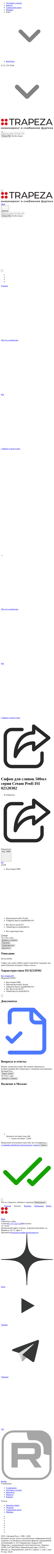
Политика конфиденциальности (24, 1232)
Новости (9, 1495)
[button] (27, 823)
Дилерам (10, 1507)
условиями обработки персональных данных (20, 1145)
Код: (6, 852)
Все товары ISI (7, 976)
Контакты (10, 61)
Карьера (9, 1497)
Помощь (9, 10)
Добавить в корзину (9, 940)
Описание (5, 943)
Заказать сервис (12, 1505)
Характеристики (8, 945)
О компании (11, 1488)
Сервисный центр (13, 7)
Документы (6, 948)
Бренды (9, 5)
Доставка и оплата (14, 3)
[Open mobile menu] (2, 131)
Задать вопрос (7, 1074)
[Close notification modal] (2, 1199)
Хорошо (43, 1145)
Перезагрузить (40, 1202)
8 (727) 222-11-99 (15, 1223)
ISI (2, 862)
